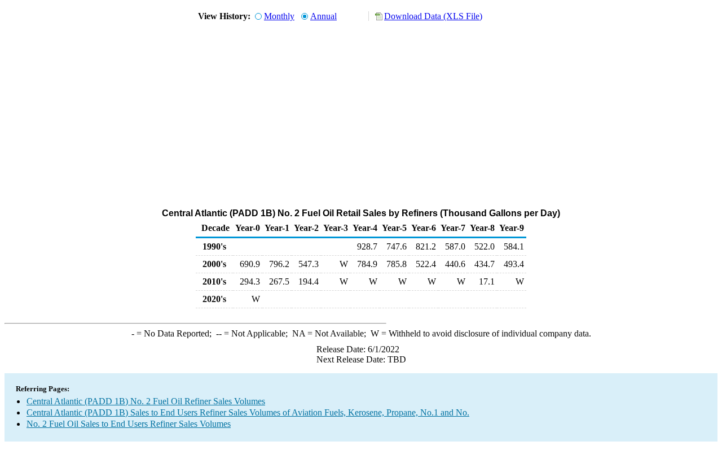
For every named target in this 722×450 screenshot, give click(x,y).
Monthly (279, 16)
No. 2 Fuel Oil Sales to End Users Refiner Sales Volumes (129, 424)
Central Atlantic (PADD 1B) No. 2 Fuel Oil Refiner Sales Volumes (146, 401)
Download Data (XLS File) (433, 16)
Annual (323, 16)
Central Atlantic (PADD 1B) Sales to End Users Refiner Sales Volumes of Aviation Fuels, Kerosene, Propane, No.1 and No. (248, 412)
